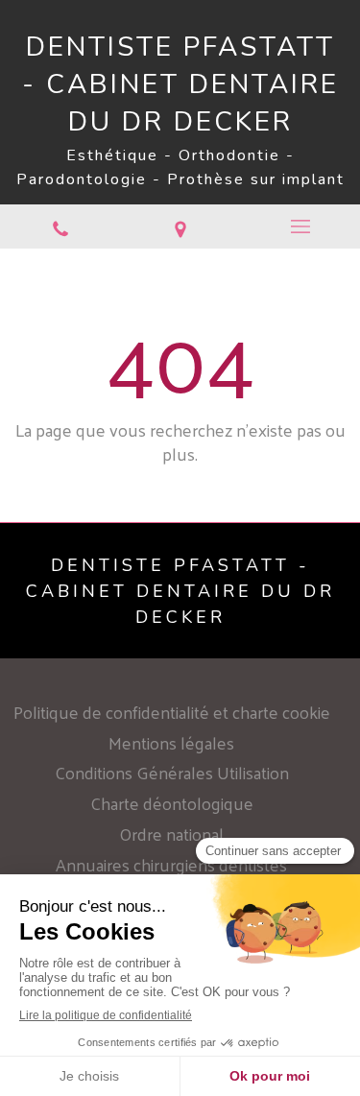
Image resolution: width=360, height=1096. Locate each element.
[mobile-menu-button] (300, 226)
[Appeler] (60, 226)
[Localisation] (180, 226)
